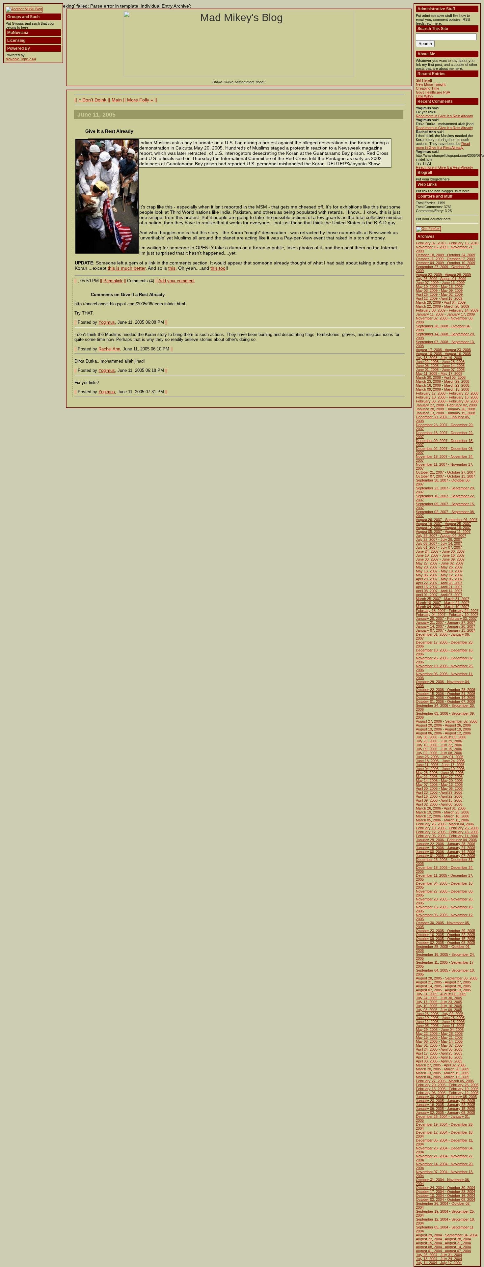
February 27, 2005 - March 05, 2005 (445, 1081)
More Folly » (140, 99)
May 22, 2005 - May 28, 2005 (439, 1033)
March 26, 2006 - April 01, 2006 (441, 808)
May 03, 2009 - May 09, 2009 (439, 290)
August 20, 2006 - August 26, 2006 (443, 725)
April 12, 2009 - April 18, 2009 (439, 298)
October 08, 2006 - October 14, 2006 (445, 698)
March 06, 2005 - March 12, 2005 (442, 1077)
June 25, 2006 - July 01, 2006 (439, 757)
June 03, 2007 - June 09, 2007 (440, 559)
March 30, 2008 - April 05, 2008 (441, 377)
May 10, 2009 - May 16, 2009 (439, 287)
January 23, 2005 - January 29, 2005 (445, 1101)
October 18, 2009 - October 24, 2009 (445, 255)
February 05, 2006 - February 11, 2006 (447, 836)
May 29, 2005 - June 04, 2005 (440, 1030)
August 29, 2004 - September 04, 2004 (446, 1235)
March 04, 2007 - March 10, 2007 (442, 607)
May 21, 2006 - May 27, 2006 (439, 777)
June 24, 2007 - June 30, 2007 (440, 551)
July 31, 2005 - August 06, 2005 (441, 994)
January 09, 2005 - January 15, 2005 (445, 1109)
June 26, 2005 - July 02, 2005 (439, 1014)
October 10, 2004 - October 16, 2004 (445, 1196)
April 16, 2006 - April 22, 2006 (439, 796)
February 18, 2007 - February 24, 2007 (447, 611)
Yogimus (106, 322)
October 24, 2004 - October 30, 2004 (445, 1188)
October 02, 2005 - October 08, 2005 (445, 943)
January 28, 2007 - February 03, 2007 (446, 618)
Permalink (112, 280)
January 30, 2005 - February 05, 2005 (446, 1097)
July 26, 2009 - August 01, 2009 (441, 279)
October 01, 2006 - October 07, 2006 (445, 701)
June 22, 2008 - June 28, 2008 (440, 362)
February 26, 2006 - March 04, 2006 (445, 824)
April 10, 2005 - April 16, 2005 (439, 1057)
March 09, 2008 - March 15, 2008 (442, 389)
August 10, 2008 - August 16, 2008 (443, 354)
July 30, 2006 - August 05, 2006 (441, 737)
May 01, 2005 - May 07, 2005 (439, 1045)
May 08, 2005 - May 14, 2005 (439, 1041)
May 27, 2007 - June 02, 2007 (440, 563)
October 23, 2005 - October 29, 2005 (445, 931)
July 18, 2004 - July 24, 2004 (439, 1259)
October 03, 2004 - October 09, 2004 (445, 1199)
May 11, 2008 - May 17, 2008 (439, 373)
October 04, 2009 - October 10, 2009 (445, 263)
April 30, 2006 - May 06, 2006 (439, 788)
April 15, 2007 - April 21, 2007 (439, 587)
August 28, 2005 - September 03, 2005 (446, 978)
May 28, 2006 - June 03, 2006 (440, 773)
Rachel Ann (109, 348)
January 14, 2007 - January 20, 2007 (445, 626)
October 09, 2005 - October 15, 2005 (445, 939)
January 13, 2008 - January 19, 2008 (445, 413)
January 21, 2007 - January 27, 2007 (445, 622)
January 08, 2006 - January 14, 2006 (445, 852)
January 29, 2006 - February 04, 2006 (446, 840)
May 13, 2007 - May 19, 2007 (439, 571)
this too (218, 268)
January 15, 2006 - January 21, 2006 (445, 848)
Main (117, 99)
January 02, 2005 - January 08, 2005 (445, 1113)
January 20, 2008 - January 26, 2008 (445, 409)
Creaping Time (427, 88)
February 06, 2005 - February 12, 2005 (447, 1093)
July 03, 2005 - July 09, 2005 (439, 1010)
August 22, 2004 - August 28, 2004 (443, 1239)
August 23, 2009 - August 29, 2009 (443, 275)
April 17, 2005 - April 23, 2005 (439, 1053)
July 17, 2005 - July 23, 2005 (439, 1002)
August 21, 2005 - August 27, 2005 (443, 982)
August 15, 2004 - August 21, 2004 (443, 1243)
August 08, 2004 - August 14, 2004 (443, 1247)
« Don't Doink (92, 99)
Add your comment (176, 280)
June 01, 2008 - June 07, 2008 (440, 370)
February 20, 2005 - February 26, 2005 (447, 1085)
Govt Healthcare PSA (433, 92)
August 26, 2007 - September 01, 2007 (446, 520)
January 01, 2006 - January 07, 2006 (445, 856)
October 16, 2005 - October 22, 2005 (445, 935)
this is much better (127, 268)
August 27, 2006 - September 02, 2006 (446, 721)
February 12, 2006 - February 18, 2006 (447, 832)
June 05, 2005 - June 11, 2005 (440, 1026)
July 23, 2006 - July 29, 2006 (439, 741)
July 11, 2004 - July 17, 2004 (439, 1263)
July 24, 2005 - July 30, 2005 (439, 998)
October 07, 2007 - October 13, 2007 (445, 476)
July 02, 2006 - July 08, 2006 (439, 753)
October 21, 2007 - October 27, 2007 (445, 472)
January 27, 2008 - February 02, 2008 (446, 405)
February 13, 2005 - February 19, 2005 (447, 1089)
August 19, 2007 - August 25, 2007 (443, 524)
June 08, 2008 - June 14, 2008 (440, 366)
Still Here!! (424, 80)
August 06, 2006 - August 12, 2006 (443, 733)
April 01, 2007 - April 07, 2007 (439, 595)
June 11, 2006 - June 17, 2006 (440, 765)
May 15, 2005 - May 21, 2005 (439, 1037)
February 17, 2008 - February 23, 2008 (447, 393)
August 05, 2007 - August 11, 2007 (443, 532)
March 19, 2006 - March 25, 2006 (442, 812)
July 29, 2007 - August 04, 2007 (441, 535)
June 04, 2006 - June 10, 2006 (440, 769)
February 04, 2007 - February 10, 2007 (447, 615)
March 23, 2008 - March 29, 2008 (442, 381)
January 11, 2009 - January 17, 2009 (445, 314)
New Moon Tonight (430, 84)
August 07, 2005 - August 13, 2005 (443, 990)
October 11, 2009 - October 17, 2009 (445, 259)
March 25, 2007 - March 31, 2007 (442, 599)
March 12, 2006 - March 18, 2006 (442, 816)
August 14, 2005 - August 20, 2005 (443, 986)
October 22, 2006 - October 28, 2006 (445, 690)
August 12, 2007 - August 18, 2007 (443, 528)
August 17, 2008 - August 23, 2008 (443, 350)
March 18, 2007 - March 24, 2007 (442, 603)
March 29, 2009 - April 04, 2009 (441, 302)
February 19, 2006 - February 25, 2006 (447, 828)
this (171, 268)
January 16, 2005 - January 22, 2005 (445, 1105)
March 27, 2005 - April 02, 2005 (441, 1065)
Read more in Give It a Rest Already (444, 116)
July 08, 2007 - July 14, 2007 (439, 543)
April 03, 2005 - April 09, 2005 (439, 1061)
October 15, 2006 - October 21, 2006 (445, 694)
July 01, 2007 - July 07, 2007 (439, 547)
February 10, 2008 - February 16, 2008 (447, 397)
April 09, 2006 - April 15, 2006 (439, 800)
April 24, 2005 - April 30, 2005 (439, 1049)
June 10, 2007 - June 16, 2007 (440, 555)
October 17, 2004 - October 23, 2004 (445, 1192)
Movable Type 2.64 (21, 59)
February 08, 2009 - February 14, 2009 (447, 310)
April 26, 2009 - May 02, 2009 (439, 294)
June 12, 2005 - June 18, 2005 (440, 1022)
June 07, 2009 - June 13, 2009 (440, 283)
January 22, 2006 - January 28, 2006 (445, 844)
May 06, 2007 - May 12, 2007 (439, 575)
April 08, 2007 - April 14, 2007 (439, 591)
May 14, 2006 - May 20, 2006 (439, 781)
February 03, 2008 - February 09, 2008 (447, 401)
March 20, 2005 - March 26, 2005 (442, 1069)
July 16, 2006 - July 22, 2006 (439, 745)
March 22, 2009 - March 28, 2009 (442, 306)
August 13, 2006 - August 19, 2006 (443, 729)
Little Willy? (424, 96)
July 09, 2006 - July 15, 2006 (439, 749)
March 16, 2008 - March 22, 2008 (442, 385)
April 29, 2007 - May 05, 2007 (439, 579)
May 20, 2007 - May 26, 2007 (439, 567)
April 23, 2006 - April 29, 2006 (439, 792)
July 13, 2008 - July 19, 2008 (439, 358)
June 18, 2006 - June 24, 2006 (440, 761)
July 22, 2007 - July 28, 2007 (439, 539)
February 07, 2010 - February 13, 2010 (447, 243)
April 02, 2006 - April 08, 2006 (439, 804)
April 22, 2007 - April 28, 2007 (439, 583)
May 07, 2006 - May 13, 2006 (439, 784)
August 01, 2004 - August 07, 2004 (443, 1251)
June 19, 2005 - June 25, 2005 (440, 1018)
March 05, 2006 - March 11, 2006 (442, 820)
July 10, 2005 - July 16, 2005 (439, 1006)
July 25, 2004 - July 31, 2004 (439, 1255)
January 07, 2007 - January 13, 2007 (445, 630)
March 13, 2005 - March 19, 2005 (442, 1073)
